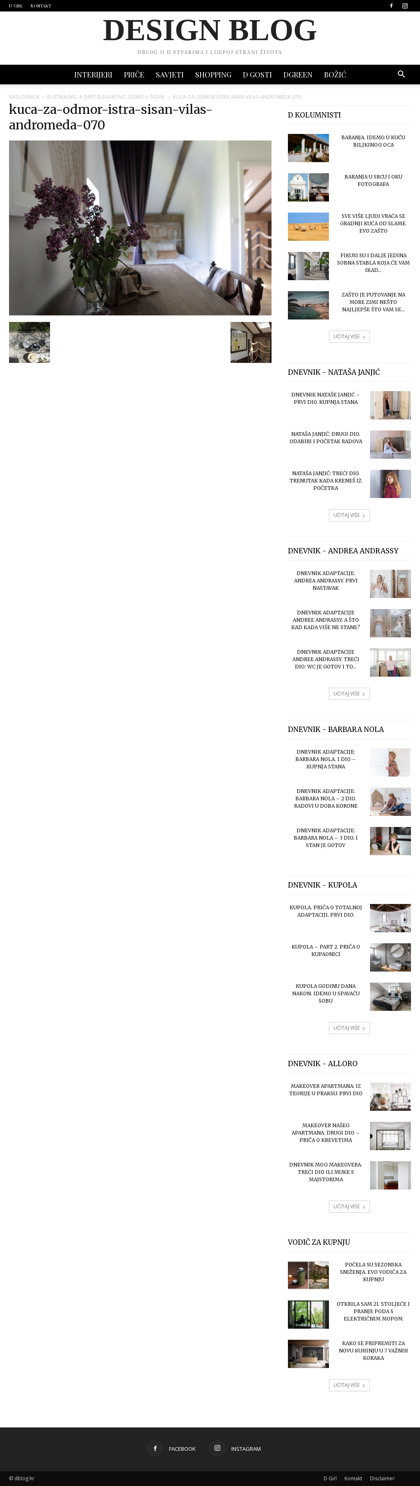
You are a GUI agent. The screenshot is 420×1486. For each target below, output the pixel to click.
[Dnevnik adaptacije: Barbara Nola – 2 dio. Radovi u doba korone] (390, 802)
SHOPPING (213, 74)
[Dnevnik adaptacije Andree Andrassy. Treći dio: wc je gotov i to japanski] (390, 662)
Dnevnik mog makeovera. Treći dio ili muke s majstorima (325, 1172)
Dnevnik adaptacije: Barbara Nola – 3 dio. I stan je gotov (326, 837)
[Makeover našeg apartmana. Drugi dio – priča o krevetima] (390, 1136)
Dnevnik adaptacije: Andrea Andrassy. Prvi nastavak (326, 580)
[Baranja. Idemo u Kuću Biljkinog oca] (308, 148)
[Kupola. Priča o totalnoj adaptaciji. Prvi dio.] (390, 918)
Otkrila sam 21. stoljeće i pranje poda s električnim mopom (373, 1311)
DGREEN (298, 74)
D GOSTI (257, 74)
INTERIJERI (93, 74)
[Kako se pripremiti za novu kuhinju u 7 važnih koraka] (308, 1354)
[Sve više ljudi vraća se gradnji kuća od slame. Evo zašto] (308, 227)
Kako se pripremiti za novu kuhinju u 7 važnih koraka (373, 1350)
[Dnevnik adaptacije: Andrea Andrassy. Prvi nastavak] (390, 584)
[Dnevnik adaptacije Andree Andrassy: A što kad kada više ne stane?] (390, 623)
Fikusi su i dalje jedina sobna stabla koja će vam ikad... (373, 262)
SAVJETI (170, 74)
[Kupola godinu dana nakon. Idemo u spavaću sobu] (390, 997)
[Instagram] (405, 5)
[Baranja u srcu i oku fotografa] (308, 187)
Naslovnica (24, 96)
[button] (401, 75)
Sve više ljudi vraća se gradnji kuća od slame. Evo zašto (373, 223)
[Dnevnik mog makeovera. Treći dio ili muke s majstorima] (390, 1175)
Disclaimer (382, 1478)
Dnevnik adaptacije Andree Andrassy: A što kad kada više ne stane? (325, 619)
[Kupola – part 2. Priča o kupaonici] (390, 957)
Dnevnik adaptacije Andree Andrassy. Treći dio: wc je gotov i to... (325, 659)
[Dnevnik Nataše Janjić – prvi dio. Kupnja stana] (390, 405)
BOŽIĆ (335, 74)
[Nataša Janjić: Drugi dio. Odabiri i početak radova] (390, 444)
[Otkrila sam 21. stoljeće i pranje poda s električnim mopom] (308, 1314)
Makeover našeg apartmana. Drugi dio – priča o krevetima (326, 1132)
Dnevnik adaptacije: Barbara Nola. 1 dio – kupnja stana (325, 759)
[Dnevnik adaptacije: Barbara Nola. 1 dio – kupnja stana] (390, 762)
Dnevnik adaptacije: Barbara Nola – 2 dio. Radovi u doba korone (326, 798)
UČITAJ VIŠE (346, 336)
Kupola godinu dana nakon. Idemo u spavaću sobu (326, 993)
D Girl (16, 5)
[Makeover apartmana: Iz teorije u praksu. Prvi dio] (390, 1097)
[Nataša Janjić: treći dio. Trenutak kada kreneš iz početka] (390, 484)
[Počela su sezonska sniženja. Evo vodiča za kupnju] (308, 1275)
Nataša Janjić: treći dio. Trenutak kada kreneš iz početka (326, 480)
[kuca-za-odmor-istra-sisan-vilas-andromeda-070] (140, 313)
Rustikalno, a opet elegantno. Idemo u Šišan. (106, 96)
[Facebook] (391, 5)
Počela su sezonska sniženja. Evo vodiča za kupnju (373, 1272)
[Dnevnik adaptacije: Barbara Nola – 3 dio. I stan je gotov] (390, 841)
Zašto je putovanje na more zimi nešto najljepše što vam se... (373, 302)
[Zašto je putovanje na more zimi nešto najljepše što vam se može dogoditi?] (308, 305)
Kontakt (41, 5)
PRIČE (134, 74)
